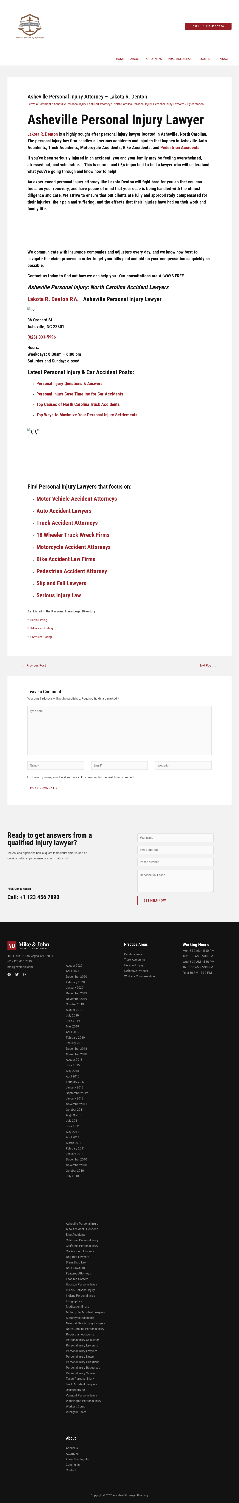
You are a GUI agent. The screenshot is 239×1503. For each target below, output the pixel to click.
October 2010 (75, 1170)
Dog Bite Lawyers (77, 1257)
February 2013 (75, 1082)
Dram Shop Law (76, 1262)
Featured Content (77, 1279)
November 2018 (76, 1054)
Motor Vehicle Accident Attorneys (76, 498)
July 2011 (72, 1120)
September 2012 (77, 1093)
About (135, 59)
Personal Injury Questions (83, 1362)
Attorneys (154, 59)
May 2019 (72, 1026)
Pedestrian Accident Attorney (71, 571)
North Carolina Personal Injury (133, 104)
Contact (222, 59)
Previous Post (34, 665)
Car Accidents (133, 954)
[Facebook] (9, 974)
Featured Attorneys (99, 104)
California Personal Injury (82, 1240)
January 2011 (74, 1154)
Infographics (74, 1301)
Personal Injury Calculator (82, 1340)
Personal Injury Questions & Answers (69, 383)
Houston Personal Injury (81, 1284)
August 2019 (74, 1010)
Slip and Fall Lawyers (61, 583)
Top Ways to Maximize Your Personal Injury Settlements (86, 414)
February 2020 (75, 982)
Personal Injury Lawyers (168, 104)
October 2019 (75, 1004)
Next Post (207, 665)
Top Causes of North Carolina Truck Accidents (78, 404)
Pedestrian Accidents (179, 147)
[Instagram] (25, 974)
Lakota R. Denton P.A (52, 299)
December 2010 (76, 1159)
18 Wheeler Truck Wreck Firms (73, 534)
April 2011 (72, 1137)
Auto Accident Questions (82, 1229)
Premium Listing (41, 637)
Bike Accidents (76, 1234)
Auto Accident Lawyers (64, 510)
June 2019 (73, 1021)
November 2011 (76, 1104)
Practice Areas (180, 59)
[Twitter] (17, 974)
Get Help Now (154, 900)
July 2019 (72, 1015)
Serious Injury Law (58, 595)
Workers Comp (75, 1406)
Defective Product (136, 971)
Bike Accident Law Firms (65, 559)
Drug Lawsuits (75, 1268)
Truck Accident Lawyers (81, 1384)
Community (73, 1464)
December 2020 (76, 976)
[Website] (183, 766)
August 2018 (74, 1059)
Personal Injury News (80, 1356)
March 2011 (73, 1143)
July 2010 (72, 1176)
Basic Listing (38, 620)
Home (120, 59)
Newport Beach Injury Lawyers (85, 1323)
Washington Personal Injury (83, 1401)
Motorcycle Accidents (80, 1318)
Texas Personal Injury (80, 1378)
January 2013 (74, 1087)
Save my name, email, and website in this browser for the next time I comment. (83, 777)
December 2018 (76, 1048)
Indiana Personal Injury (80, 1295)
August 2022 (74, 965)
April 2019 (72, 1032)
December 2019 (76, 993)
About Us (72, 1448)
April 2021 (72, 971)
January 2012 (74, 1098)
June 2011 (73, 1126)
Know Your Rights (77, 1459)
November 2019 (76, 999)
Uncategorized (75, 1390)
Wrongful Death (76, 1412)
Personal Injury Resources (83, 1367)
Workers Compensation (139, 976)
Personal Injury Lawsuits (82, 1345)
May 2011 (72, 1132)
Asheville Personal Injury (70, 104)
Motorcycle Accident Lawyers (85, 1312)
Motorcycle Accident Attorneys (73, 546)
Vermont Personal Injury (81, 1395)
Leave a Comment (39, 104)
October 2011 (75, 1109)
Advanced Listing (41, 628)
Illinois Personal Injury (80, 1290)
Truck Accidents (134, 959)
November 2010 (76, 1165)
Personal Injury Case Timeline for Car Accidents (79, 394)
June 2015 (73, 1065)
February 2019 (75, 1037)
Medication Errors (77, 1306)
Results (204, 59)
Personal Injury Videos (80, 1373)
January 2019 (74, 1043)
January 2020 (74, 987)
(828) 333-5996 (41, 337)
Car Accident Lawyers (80, 1251)
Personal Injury (134, 965)
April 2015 (72, 1076)
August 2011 (74, 1115)
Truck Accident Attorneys (67, 522)
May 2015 (72, 1071)
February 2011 (75, 1148)
